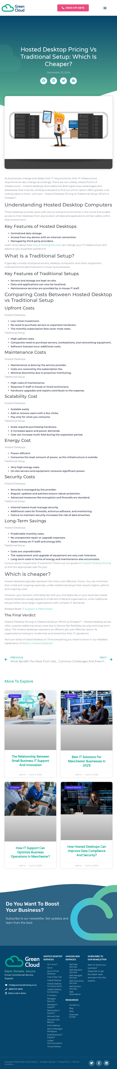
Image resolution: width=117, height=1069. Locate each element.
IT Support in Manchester (37, 608)
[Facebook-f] (99, 1063)
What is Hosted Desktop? (37, 643)
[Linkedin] (106, 1063)
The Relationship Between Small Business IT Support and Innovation (30, 761)
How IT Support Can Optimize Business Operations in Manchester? (30, 852)
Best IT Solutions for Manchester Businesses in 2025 (86, 761)
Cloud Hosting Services (47, 245)
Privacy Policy (63, 1062)
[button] (104, 7)
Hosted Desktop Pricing (96, 563)
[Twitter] (92, 1063)
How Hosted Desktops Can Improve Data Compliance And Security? (86, 851)
